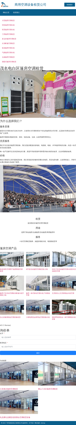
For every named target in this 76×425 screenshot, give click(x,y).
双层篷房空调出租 (8, 30)
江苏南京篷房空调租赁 (9, 389)
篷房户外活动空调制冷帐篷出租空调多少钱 (12, 294)
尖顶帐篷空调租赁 (8, 43)
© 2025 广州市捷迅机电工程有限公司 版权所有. (14, 423)
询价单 (5, 330)
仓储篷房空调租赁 (8, 57)
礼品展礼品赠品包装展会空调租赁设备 (15, 417)
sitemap (43, 423)
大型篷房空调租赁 (8, 20)
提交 (38, 353)
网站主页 (6, 12)
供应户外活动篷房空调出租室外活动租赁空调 (64, 270)
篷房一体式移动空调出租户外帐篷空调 (38, 294)
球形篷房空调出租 (8, 25)
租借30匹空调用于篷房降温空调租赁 (11, 270)
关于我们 (31, 423)
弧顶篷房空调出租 (8, 48)
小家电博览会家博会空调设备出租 (38, 317)
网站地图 (37, 423)
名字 (1, 333)
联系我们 (16, 12)
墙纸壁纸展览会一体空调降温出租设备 (64, 318)
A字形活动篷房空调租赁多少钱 (37, 269)
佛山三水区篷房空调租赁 (48, 389)
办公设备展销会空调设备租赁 (10, 317)
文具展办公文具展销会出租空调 (63, 293)
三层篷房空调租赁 (8, 34)
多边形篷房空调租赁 (9, 39)
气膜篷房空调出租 (8, 52)
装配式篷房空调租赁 (9, 62)
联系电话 (3, 343)
